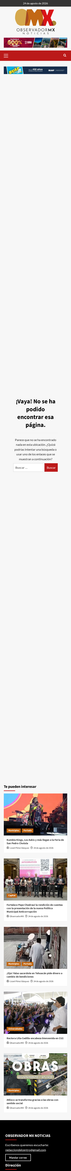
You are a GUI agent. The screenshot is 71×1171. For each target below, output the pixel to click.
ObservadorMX (17, 916)
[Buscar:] (28, 467)
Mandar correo (18, 1157)
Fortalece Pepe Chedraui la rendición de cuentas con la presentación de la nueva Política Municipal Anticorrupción (35, 908)
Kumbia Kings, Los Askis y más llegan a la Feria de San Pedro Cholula (35, 841)
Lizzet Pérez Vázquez (19, 848)
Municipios (13, 830)
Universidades (15, 1028)
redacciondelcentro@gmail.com (25, 1150)
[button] (7, 55)
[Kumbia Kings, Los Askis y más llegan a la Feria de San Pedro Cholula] (35, 814)
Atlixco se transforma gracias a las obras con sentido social (32, 1101)
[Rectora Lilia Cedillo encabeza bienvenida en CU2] (35, 1013)
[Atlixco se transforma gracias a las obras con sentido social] (35, 1074)
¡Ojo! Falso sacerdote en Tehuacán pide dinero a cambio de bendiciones (34, 975)
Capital (11, 895)
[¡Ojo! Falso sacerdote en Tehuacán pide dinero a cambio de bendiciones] (35, 948)
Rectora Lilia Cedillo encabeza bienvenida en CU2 (35, 1038)
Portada (27, 830)
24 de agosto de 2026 (43, 848)
